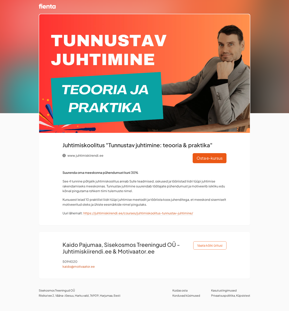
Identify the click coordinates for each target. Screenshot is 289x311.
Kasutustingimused (224, 290)
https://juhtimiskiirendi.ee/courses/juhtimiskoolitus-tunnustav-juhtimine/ (138, 213)
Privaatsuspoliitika (223, 295)
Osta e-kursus (210, 158)
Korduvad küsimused (186, 295)
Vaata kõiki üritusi (210, 245)
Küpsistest (243, 295)
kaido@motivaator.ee (79, 266)
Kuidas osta (180, 290)
